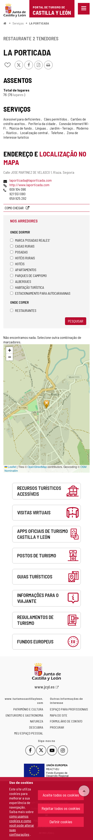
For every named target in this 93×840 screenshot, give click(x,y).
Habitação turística (29, 287)
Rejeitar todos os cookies (61, 808)
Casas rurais (25, 246)
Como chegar (14, 208)
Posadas (21, 252)
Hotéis (20, 264)
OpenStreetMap (37, 467)
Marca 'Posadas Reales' (32, 240)
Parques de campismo (31, 275)
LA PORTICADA (39, 23)
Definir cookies (60, 821)
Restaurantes (25, 310)
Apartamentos (25, 269)
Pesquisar (75, 321)
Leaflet (11, 467)
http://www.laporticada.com (29, 185)
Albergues (23, 281)
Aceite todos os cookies (61, 794)
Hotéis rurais (25, 258)
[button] (9, 350)
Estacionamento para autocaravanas (42, 293)
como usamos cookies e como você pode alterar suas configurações (21, 825)
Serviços (18, 23)
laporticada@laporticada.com (30, 180)
